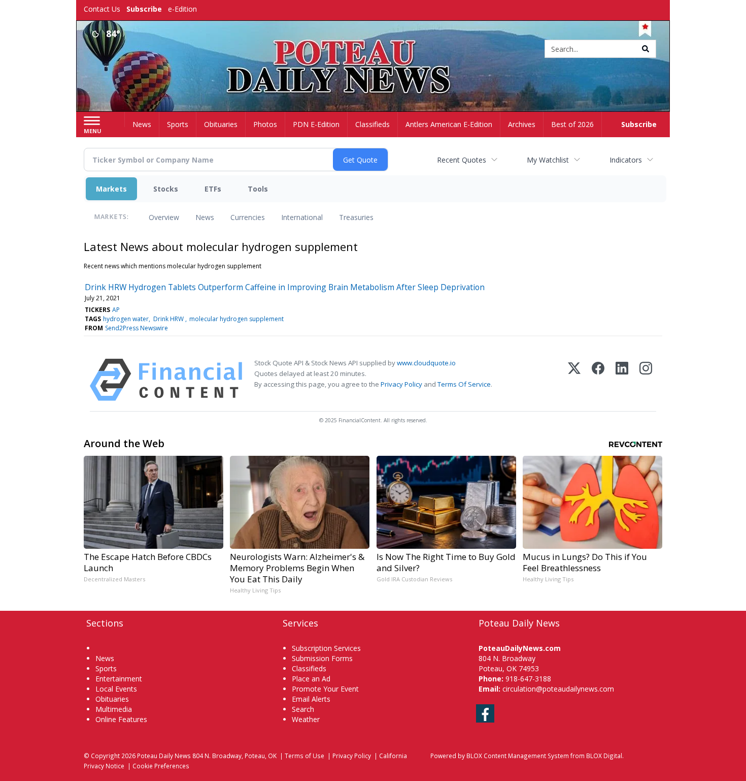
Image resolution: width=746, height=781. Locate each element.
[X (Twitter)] (574, 380)
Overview (164, 217)
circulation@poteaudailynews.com (558, 689)
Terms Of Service (464, 384)
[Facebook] (598, 380)
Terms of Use (304, 756)
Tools (258, 189)
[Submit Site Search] (645, 48)
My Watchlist (548, 160)
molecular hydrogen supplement (236, 319)
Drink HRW (169, 319)
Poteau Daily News (164, 756)
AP (116, 309)
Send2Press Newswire (136, 328)
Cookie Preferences (160, 766)
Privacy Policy (401, 384)
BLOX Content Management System (517, 756)
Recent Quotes (461, 160)
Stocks (165, 189)
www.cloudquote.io (426, 362)
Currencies (247, 217)
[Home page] (373, 49)
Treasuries (356, 217)
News (204, 217)
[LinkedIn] (622, 380)
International (302, 217)
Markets (111, 189)
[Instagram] (645, 380)
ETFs (213, 189)
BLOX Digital (604, 756)
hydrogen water (126, 319)
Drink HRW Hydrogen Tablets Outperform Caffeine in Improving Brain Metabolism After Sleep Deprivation (285, 287)
